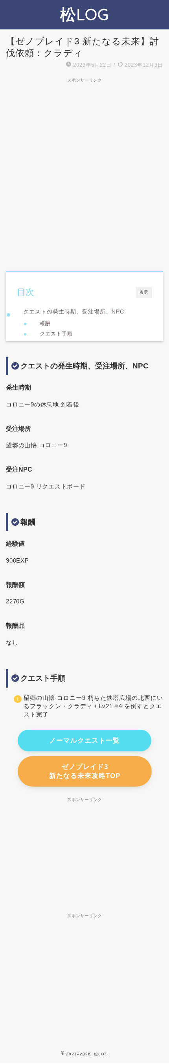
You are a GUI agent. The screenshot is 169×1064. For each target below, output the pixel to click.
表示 (144, 292)
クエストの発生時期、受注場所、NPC (73, 311)
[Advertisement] (84, 170)
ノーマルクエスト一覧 (84, 740)
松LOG (84, 14)
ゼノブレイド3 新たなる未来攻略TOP (84, 771)
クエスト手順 (56, 334)
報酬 (45, 323)
